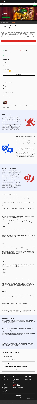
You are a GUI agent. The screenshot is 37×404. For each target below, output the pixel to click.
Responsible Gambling (5, 387)
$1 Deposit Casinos (28, 378)
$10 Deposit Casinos (28, 380)
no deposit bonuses (7, 252)
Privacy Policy (24, 402)
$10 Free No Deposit (16, 380)
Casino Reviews (4, 378)
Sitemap (34, 402)
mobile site (17, 129)
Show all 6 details (19, 74)
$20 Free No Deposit (16, 382)
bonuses (28, 147)
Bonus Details (25, 44)
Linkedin (4, 107)
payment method (29, 235)
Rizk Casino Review (5, 379)
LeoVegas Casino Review (5, 380)
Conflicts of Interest (5, 391)
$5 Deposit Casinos (28, 379)
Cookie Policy (30, 402)
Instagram (7, 107)
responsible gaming (16, 333)
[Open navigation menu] (34, 1)
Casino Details (18, 44)
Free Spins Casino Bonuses (17, 378)
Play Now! (18, 40)
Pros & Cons (11, 44)
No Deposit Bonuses (16, 379)
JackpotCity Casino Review (6, 382)
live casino (4, 287)
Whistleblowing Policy (5, 390)
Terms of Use (4, 388)
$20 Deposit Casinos (28, 382)
